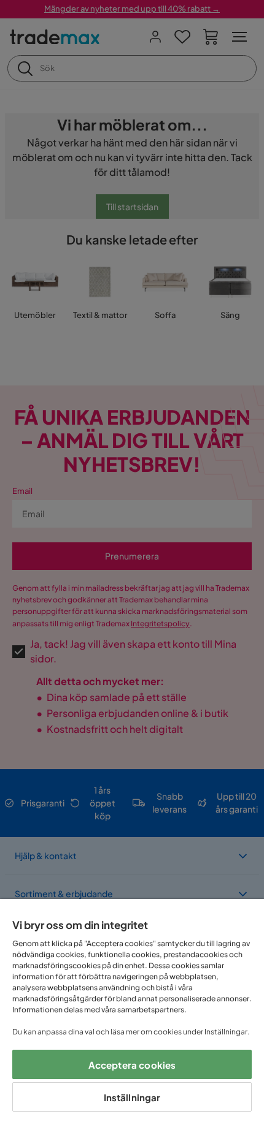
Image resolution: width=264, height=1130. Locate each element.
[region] (132, 1014)
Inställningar (132, 1097)
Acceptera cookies (132, 1065)
